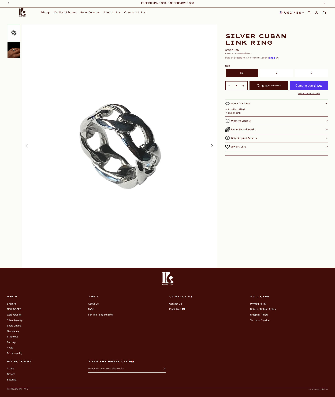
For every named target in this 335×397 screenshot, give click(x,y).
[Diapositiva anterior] (26, 146)
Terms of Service (260, 320)
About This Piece (240, 103)
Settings (11, 379)
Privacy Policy (258, 303)
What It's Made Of (241, 120)
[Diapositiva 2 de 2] (14, 50)
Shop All (11, 303)
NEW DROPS (14, 309)
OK (164, 368)
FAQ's (91, 309)
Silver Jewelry (15, 320)
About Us (93, 303)
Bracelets (12, 336)
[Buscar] (309, 12)
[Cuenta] (316, 12)
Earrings (11, 342)
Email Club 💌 (177, 309)
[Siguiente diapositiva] (213, 146)
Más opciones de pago (309, 93)
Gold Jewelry (14, 314)
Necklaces (13, 331)
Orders (11, 374)
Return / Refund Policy (263, 309)
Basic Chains (14, 325)
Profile (10, 368)
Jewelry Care (238, 146)
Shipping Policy (259, 314)
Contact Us (175, 303)
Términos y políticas (318, 389)
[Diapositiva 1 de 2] (14, 33)
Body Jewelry (14, 353)
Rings (10, 347)
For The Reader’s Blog (100, 314)
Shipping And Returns (244, 138)
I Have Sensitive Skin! (243, 129)
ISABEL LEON (21, 389)
